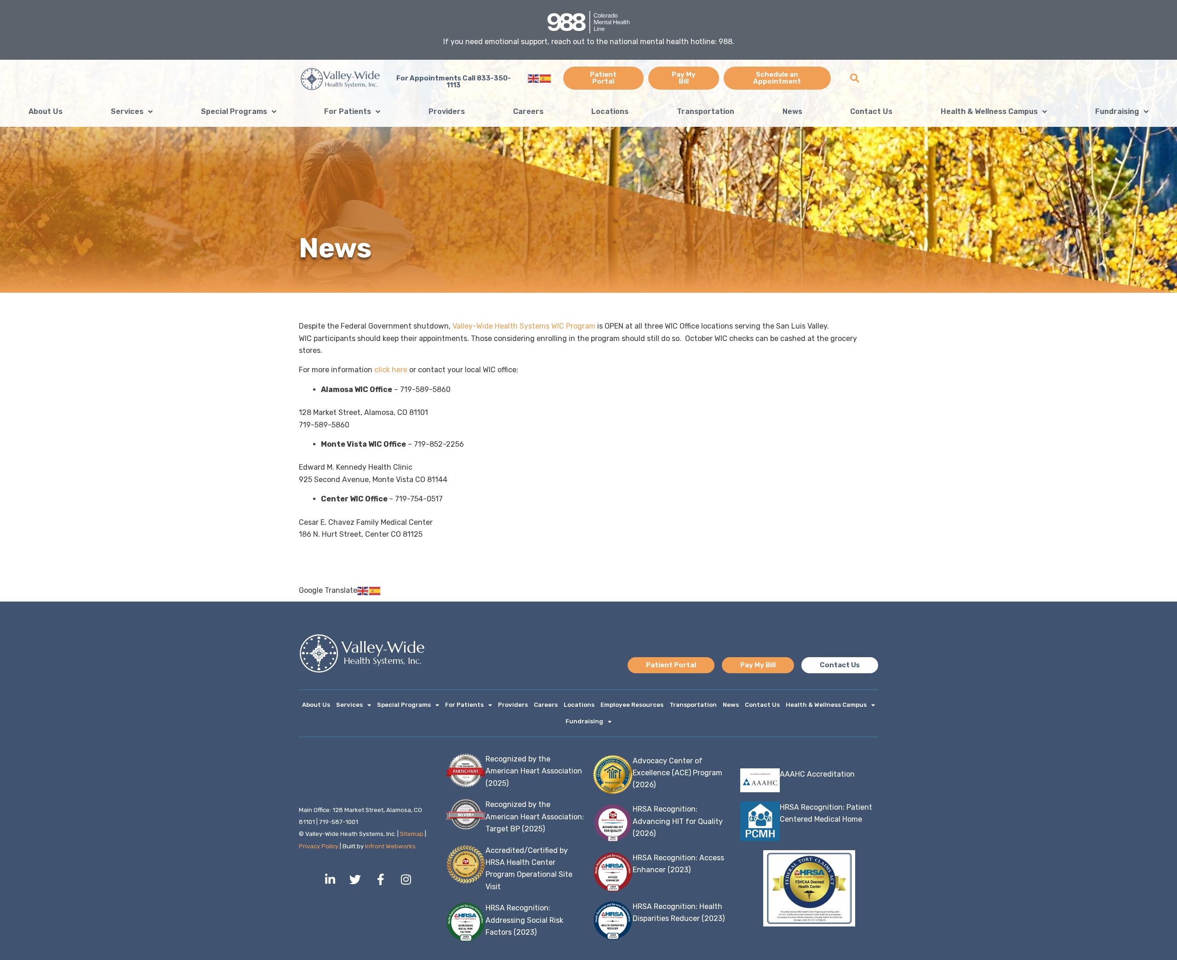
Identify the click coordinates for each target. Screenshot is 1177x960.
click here (390, 369)
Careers (528, 111)
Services (127, 111)
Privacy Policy (318, 846)
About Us (46, 111)
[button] (854, 78)
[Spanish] (546, 78)
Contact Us (871, 111)
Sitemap (411, 833)
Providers (447, 111)
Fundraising (1117, 111)
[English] (534, 78)
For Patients (347, 111)
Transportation (705, 111)
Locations (609, 111)
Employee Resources (631, 704)
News (792, 111)
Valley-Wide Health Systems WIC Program (523, 326)
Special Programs (234, 111)
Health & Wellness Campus (989, 111)
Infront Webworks (390, 846)
